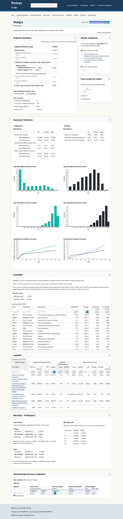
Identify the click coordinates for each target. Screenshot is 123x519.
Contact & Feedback (104, 5)
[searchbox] (44, 5)
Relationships (92, 15)
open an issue (34, 512)
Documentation (73, 5)
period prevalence (77, 137)
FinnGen (20, 515)
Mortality (83, 15)
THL (32, 515)
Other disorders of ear (91, 54)
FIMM (26, 515)
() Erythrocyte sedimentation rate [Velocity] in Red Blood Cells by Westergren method (19, 387)
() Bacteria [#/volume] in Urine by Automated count (18, 396)
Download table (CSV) (19, 304)
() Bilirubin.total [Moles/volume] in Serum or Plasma (19, 403)
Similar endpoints (35, 15)
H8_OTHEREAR (31, 94)
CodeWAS (69, 15)
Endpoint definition (22, 15)
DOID (83, 22)
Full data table (85, 99)
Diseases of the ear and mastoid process (96, 56)
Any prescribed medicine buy (93, 58)
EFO (87, 22)
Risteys (16, 3)
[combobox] (44, 5)
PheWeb (106, 22)
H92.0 (40, 67)
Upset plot (84, 95)
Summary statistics (58, 15)
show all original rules (39, 73)
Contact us (15, 512)
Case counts (46, 15)
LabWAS (76, 15)
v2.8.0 (19, 508)
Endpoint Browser (96, 22)
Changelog (84, 5)
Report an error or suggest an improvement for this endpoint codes (59, 41)
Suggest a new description (104, 32)
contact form (45, 284)
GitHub (92, 5)
